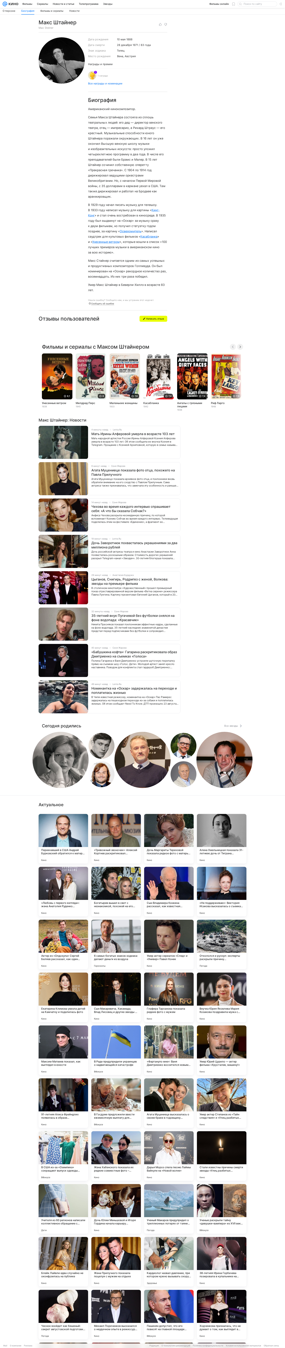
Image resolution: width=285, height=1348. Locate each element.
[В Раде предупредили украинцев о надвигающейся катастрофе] (116, 1050)
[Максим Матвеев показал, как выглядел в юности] (63, 1050)
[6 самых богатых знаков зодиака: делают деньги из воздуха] (116, 944)
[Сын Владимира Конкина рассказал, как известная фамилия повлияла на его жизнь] (169, 891)
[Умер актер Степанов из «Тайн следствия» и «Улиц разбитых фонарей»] (221, 1103)
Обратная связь (271, 1345)
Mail (5, 1345)
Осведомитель (130, 231)
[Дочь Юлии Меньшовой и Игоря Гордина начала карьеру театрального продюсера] (116, 1209)
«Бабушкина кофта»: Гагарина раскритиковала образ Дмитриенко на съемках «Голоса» (134, 654)
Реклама (28, 1345)
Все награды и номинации (105, 83)
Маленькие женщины (123, 403)
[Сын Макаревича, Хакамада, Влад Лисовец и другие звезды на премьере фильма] (116, 997)
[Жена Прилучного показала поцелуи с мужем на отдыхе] (116, 1262)
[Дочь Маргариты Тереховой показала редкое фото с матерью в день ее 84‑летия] (169, 839)
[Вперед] (240, 347)
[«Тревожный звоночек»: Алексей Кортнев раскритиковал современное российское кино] (116, 839)
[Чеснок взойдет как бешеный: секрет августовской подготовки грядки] (63, 1314)
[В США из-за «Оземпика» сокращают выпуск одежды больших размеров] (63, 1156)
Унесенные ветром (106, 242)
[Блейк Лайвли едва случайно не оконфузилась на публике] (63, 1262)
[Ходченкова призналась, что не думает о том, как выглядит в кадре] (221, 1314)
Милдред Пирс (85, 403)
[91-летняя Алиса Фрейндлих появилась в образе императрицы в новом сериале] (63, 1103)
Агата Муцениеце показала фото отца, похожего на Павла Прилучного (133, 472)
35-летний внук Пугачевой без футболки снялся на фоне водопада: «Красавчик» (132, 618)
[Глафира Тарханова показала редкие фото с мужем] (169, 997)
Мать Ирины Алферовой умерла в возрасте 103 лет (133, 434)
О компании (15, 1345)
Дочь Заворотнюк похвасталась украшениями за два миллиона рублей (134, 545)
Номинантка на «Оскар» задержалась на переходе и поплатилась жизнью (134, 690)
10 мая (121, 39)
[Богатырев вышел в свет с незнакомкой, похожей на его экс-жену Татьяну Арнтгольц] (116, 891)
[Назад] (233, 347)
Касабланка (149, 236)
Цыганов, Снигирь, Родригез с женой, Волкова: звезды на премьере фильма (129, 581)
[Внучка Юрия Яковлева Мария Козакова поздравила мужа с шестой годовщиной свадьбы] (221, 997)
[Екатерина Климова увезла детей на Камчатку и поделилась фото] (63, 997)
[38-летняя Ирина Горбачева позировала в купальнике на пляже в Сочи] (221, 1262)
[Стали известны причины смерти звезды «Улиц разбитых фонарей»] (221, 1156)
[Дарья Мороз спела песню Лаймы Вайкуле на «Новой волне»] (169, 1156)
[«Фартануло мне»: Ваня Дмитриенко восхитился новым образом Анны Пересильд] (169, 1050)
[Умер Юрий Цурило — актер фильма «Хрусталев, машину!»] (221, 1050)
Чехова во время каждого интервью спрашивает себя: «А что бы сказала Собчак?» (131, 509)
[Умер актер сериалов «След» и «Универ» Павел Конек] (169, 944)
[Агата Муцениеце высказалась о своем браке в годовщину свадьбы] (169, 1103)
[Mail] (5, 4)
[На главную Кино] (12, 4)
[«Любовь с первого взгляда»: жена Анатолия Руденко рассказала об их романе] (63, 891)
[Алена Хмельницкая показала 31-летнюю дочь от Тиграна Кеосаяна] (221, 839)
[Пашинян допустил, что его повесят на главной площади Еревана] (169, 1314)
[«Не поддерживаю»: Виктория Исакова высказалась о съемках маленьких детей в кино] (221, 891)
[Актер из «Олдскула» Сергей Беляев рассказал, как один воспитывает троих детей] (63, 944)
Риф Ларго (218, 403)
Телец (121, 50)
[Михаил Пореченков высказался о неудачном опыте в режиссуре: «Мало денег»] (116, 1314)
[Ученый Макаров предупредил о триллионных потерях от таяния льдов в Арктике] (169, 1209)
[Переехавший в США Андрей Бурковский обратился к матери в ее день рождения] (63, 839)
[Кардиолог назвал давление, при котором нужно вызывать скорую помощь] (169, 1262)
